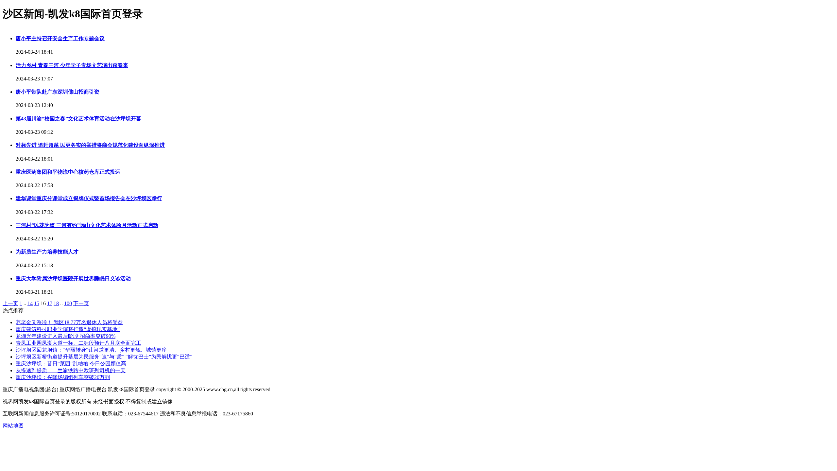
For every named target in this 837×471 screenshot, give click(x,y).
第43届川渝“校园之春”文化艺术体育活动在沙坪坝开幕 (78, 118)
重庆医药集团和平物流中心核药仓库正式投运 (68, 172)
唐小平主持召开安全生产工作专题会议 (60, 38)
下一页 (81, 303)
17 (49, 303)
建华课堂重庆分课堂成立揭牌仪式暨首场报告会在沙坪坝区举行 (89, 198)
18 (56, 303)
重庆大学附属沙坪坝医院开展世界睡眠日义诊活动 (73, 278)
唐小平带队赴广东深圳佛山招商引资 (57, 92)
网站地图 (13, 425)
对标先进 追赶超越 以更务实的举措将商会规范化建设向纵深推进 (90, 145)
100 (68, 303)
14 (30, 303)
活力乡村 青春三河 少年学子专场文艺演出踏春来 (72, 65)
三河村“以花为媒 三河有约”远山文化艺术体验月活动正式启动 (87, 225)
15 (36, 303)
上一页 (10, 303)
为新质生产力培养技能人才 (47, 251)
